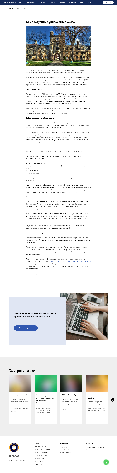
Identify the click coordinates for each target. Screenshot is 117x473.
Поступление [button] (73, 2)
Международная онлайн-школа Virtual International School (70, 261)
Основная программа (41, 446)
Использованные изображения (94, 449)
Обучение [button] (62, 2)
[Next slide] (112, 400)
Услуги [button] (53, 2)
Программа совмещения (41, 452)
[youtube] (15, 456)
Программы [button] (44, 2)
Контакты (88, 2)
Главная (11, 8)
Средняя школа (39, 461)
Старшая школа (39, 464)
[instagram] (13, 456)
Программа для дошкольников (43, 449)
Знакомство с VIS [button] (31, 2)
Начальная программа (41, 455)
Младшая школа (39, 458)
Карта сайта (90, 443)
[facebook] (18, 456)
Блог (81, 2)
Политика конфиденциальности (95, 447)
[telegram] (10, 456)
